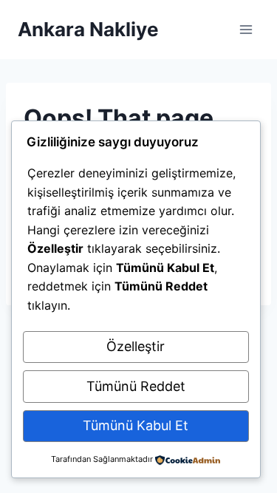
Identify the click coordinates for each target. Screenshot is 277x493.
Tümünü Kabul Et (135, 425)
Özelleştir (135, 346)
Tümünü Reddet (135, 386)
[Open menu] (245, 29)
